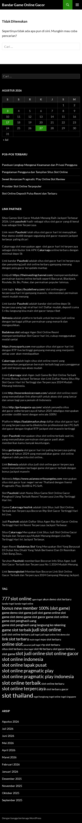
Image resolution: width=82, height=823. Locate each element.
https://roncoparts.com (16, 346)
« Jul (5, 139)
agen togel (37, 599)
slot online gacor (62, 653)
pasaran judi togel (32, 645)
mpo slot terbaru (50, 639)
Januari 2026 (10, 771)
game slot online (57, 617)
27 (41, 128)
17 (7, 122)
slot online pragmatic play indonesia (38, 676)
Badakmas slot (11, 332)
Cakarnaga (44, 250)
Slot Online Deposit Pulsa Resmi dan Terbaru (29, 193)
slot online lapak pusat (24, 665)
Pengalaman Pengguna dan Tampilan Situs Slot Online (35, 172)
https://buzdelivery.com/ (30, 289)
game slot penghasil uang (19, 621)
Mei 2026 (8, 743)
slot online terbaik (21, 683)
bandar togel (8, 603)
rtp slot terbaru (50, 644)
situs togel (28, 649)
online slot (12, 644)
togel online (55, 696)
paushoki (20, 221)
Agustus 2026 (10, 721)
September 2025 (12, 800)
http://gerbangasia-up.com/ (25, 407)
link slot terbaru (15, 639)
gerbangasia (16, 450)
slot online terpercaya (24, 688)
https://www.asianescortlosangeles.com (37, 478)
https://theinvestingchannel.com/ (33, 275)
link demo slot (63, 634)
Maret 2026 (9, 757)
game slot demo (12, 617)
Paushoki (21, 232)
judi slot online (46, 629)
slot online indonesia (22, 659)
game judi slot (33, 612)
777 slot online (16, 598)
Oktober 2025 (10, 793)
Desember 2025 (12, 778)
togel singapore (68, 696)
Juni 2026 (8, 735)
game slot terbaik (16, 630)
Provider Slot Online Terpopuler (22, 186)
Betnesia (7, 318)
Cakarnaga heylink (21, 507)
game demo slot (12, 612)
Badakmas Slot (26, 546)
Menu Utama (77, 5)
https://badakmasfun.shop (30, 421)
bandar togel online (24, 603)
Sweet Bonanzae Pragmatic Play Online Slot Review (33, 179)
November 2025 (12, 785)
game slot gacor (34, 617)
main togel (35, 639)
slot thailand (17, 695)
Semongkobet (16, 571)
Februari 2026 (11, 764)
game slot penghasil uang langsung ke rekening (33, 625)
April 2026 (8, 750)
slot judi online (30, 653)
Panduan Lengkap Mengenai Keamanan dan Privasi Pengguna (39, 165)
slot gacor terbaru (64, 649)
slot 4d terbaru (43, 649)
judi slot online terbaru (16, 634)
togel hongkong (41, 696)
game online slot (55, 612)
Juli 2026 (7, 728)
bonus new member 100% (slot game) (36, 607)
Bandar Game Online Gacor (23, 5)
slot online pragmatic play (28, 670)
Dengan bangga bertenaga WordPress (21, 818)
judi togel (35, 634)
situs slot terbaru (12, 649)
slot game (8, 654)
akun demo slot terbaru (57, 599)
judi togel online (48, 634)
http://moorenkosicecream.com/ (28, 393)
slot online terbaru (52, 683)
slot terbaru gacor (57, 689)
